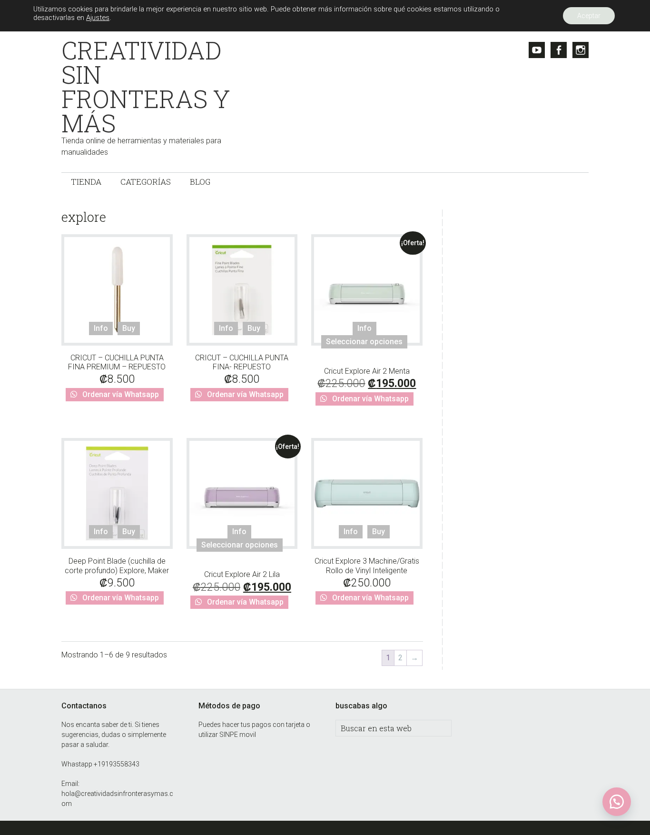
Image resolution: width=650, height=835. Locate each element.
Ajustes (97, 17)
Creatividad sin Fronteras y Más (145, 86)
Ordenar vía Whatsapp (119, 394)
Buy (128, 328)
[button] (616, 801)
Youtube (537, 50)
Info (101, 328)
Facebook (559, 50)
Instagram (580, 50)
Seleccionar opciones (364, 341)
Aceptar (589, 16)
